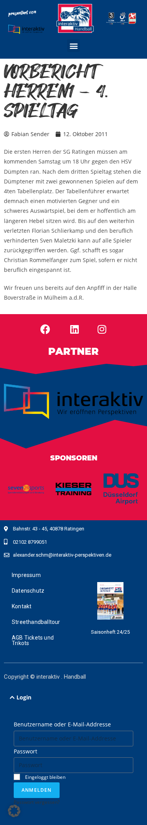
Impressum (26, 575)
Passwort (25, 751)
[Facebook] (45, 329)
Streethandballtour (36, 622)
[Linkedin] (74, 329)
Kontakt (21, 606)
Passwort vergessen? (37, 802)
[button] (73, 45)
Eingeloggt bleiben (44, 777)
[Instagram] (102, 329)
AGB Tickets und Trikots (33, 640)
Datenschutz (28, 591)
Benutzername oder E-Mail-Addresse (62, 724)
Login (23, 697)
